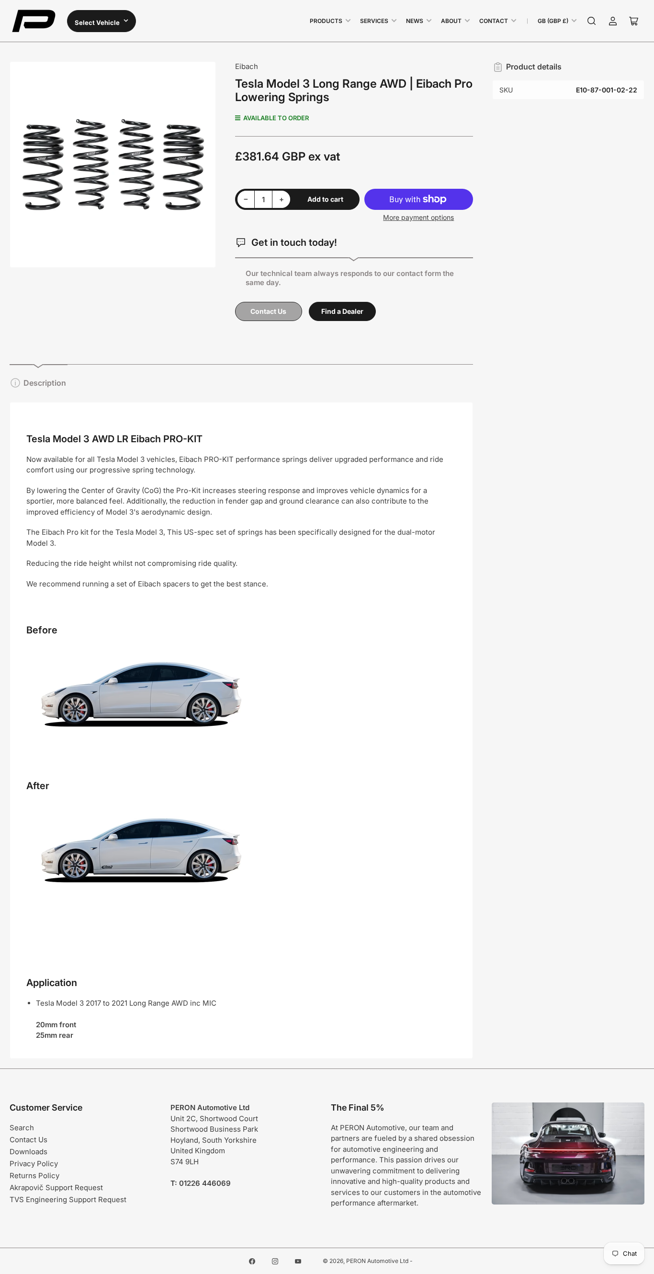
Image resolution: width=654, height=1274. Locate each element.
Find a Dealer (342, 311)
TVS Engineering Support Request (68, 1199)
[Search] (591, 21)
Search (22, 1127)
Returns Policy (34, 1175)
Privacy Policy (34, 1163)
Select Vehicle (98, 22)
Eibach (246, 66)
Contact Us (268, 311)
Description (44, 383)
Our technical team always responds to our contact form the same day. (350, 278)
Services (374, 20)
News (414, 20)
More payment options (418, 217)
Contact (493, 20)
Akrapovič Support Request (56, 1187)
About (451, 20)
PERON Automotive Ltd (377, 1260)
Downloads (28, 1151)
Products (326, 20)
